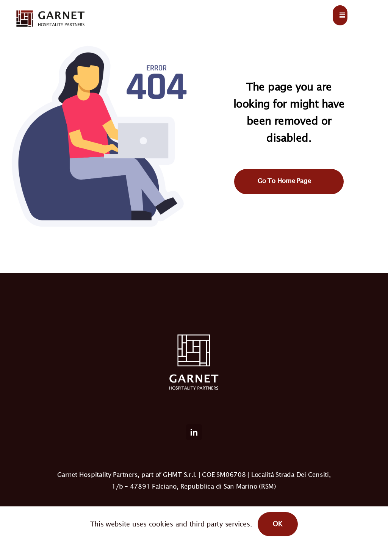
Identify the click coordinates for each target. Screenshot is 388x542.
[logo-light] (50, 10)
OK (277, 524)
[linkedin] (194, 432)
